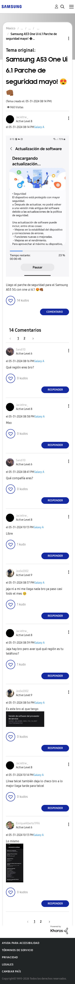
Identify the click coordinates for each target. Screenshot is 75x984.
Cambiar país (11, 971)
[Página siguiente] (31, 338)
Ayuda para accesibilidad (20, 943)
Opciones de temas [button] (62, 38)
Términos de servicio (17, 950)
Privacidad (10, 957)
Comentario (54, 311)
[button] (62, 118)
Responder (55, 389)
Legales (7, 964)
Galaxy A (39, 127)
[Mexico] (12, 6)
